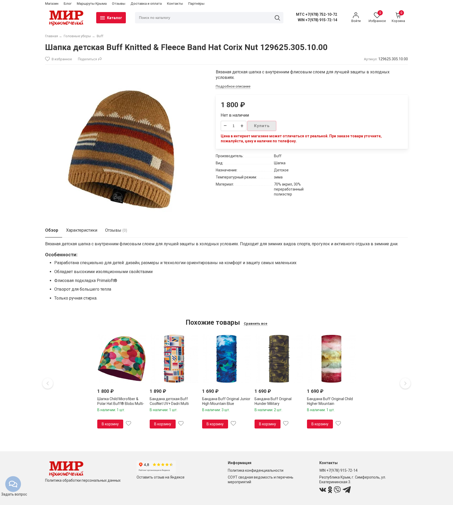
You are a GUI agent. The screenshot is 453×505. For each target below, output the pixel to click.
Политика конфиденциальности (255, 470)
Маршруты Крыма (92, 4)
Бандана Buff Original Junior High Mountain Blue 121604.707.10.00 (226, 403)
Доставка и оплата (146, 4)
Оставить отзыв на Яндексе (161, 477)
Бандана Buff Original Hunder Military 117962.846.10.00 (273, 403)
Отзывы (118, 4)
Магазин (51, 4)
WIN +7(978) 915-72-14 (317, 20)
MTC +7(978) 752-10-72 (316, 14)
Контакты (175, 4)
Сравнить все (255, 323)
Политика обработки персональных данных (83, 480)
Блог (68, 4)
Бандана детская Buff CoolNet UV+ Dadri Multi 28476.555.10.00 (169, 403)
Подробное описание (233, 86)
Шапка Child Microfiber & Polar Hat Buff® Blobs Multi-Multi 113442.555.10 (120, 403)
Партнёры (196, 4)
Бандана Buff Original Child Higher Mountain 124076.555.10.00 (330, 403)
